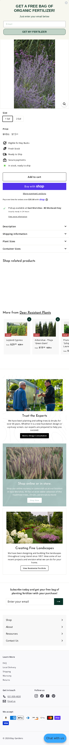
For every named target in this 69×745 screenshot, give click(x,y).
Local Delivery (9, 667)
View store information (17, 216)
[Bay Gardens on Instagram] (36, 696)
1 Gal (7, 118)
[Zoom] (64, 104)
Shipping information (15, 233)
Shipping (7, 671)
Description (9, 226)
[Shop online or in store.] (34, 463)
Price (6, 128)
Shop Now (34, 500)
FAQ (5, 663)
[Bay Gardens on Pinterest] (53, 696)
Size (5, 112)
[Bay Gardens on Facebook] (42, 696)
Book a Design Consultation (34, 435)
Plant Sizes (9, 241)
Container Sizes (12, 248)
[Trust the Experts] (34, 395)
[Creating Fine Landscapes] (34, 528)
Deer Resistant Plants (35, 312)
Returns (6, 680)
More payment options (34, 193)
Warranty (7, 675)
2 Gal (18, 118)
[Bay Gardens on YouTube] (47, 696)
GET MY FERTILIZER (34, 31)
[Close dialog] (66, 2)
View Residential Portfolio (34, 568)
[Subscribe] (58, 601)
